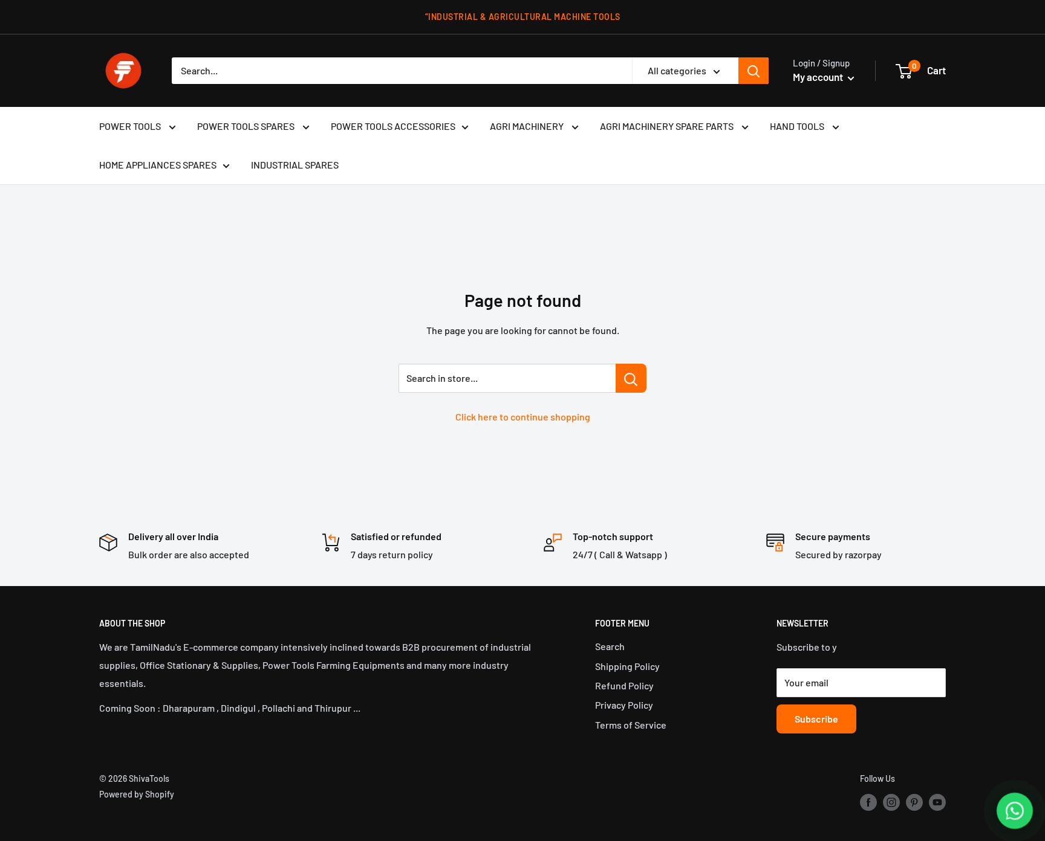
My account (819, 77)
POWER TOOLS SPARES (246, 126)
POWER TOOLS (131, 126)
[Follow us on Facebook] (868, 801)
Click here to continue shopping (522, 416)
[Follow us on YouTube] (937, 801)
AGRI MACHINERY (527, 126)
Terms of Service (630, 724)
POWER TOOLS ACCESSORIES (393, 126)
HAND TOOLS (798, 126)
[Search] (753, 70)
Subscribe (816, 718)
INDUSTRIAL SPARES (295, 164)
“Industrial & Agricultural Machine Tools (522, 16)
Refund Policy (624, 685)
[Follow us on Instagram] (891, 801)
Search (610, 646)
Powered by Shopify (136, 794)
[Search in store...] (631, 378)
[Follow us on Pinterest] (914, 801)
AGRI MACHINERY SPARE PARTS (667, 126)
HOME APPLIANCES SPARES (157, 164)
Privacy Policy (624, 704)
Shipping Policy (627, 666)
